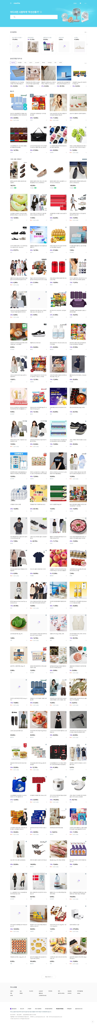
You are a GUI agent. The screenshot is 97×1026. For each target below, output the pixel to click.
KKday (78, 993)
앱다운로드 (14, 1008)
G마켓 (60, 62)
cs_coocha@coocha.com (39, 1016)
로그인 (75, 3)
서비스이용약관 (38, 1008)
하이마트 (50, 991)
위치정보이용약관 (48, 1008)
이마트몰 (49, 62)
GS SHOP (37, 62)
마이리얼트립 (80, 991)
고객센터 (29, 1008)
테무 (59, 991)
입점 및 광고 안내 (78, 1008)
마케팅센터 (69, 1008)
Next (87, 44)
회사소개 (22, 1008)
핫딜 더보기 (48, 977)
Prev (10, 44)
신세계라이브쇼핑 (42, 995)
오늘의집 (13, 62)
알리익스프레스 (61, 993)
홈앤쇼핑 (41, 993)
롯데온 (43, 62)
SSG (25, 62)
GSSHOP (41, 991)
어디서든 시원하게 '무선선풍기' (24, 12)
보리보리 (69, 993)
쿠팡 (55, 62)
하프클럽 (20, 62)
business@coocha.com (56, 1016)
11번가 (30, 62)
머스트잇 (31, 991)
